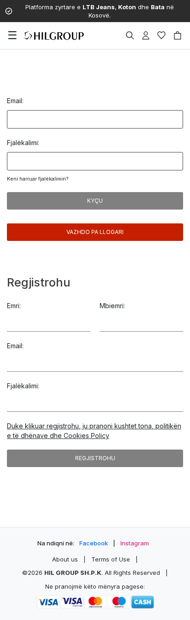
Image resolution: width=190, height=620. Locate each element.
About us (65, 559)
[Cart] (177, 35)
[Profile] (145, 35)
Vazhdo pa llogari (95, 231)
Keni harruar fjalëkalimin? (38, 178)
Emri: (14, 306)
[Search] (130, 35)
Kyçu (95, 200)
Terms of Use (110, 559)
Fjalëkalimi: (23, 142)
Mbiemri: (112, 306)
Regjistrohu (95, 458)
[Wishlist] (161, 35)
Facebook (93, 543)
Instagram (134, 543)
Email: (15, 101)
